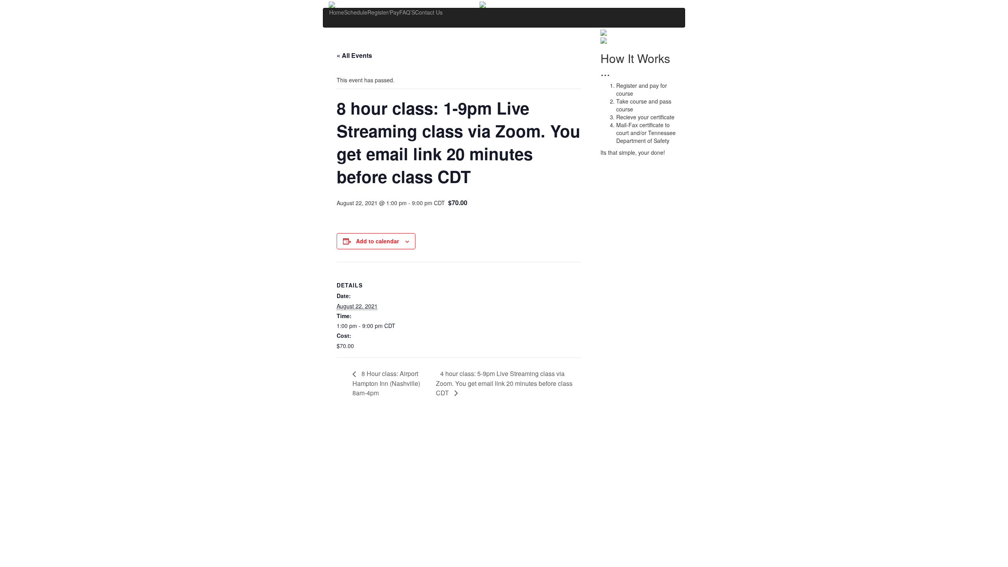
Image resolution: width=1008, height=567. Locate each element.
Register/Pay (383, 12)
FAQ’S (407, 12)
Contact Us (429, 12)
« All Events (354, 55)
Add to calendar (377, 241)
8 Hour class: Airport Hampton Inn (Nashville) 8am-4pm (386, 383)
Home (336, 12)
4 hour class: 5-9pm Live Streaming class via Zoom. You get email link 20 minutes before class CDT (504, 383)
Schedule (355, 12)
